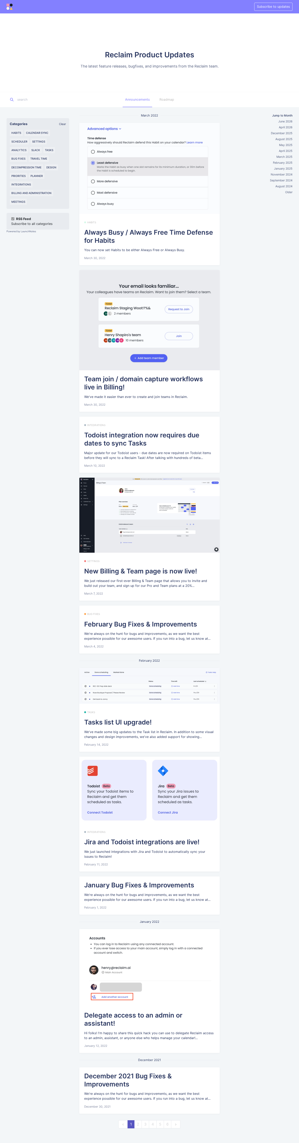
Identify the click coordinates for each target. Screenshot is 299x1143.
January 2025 (283, 168)
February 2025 (282, 162)
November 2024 (281, 174)
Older (288, 192)
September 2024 (281, 180)
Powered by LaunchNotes (21, 231)
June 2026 (285, 121)
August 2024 (283, 186)
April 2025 (285, 151)
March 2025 (284, 156)
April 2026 (285, 127)
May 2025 (285, 145)
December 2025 (281, 133)
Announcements (137, 99)
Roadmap (166, 99)
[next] (175, 1124)
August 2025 (283, 139)
